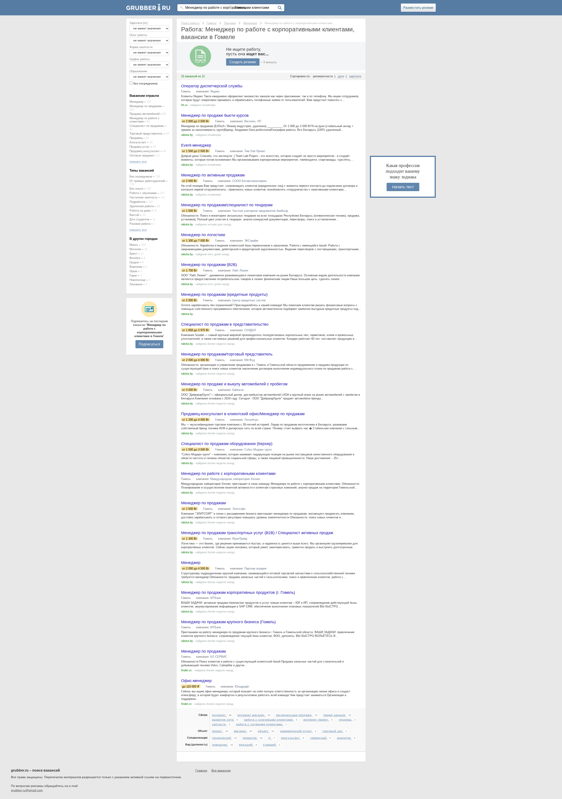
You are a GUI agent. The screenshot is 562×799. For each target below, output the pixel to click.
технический (222, 738)
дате (341, 76)
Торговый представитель (146, 133)
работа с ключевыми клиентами (269, 719)
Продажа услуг (140, 146)
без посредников (145, 83)
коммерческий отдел (296, 731)
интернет (219, 715)
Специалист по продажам (147, 125)
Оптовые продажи (141, 155)
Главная (201, 770)
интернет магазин (251, 715)
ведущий (246, 744)
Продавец (136, 138)
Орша (133, 271)
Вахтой (134, 215)
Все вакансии (221, 770)
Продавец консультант (145, 151)
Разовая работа (140, 223)
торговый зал (333, 731)
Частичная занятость (144, 197)
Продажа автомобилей (145, 113)
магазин (240, 731)
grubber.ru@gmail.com (27, 790)
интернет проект (316, 719)
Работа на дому (140, 210)
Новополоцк (137, 280)
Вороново (136, 266)
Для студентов (139, 219)
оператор (250, 738)
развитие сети (223, 719)
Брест (133, 253)
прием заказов (334, 715)
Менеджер (136, 101)
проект (217, 731)
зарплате (355, 76)
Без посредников (141, 176)
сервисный (319, 738)
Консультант (138, 142)
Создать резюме (242, 62)
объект (263, 731)
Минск (134, 244)
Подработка (137, 201)
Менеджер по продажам (146, 106)
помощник (220, 744)
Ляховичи (136, 284)
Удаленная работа (142, 206)
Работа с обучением (143, 193)
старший (270, 744)
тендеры (346, 719)
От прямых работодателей (147, 181)
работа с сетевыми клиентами (259, 724)
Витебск (135, 258)
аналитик (344, 738)
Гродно (134, 262)
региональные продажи (294, 715)
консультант (291, 738)
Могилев (135, 249)
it (270, 738)
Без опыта (136, 188)
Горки (133, 275)
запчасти (219, 724)
